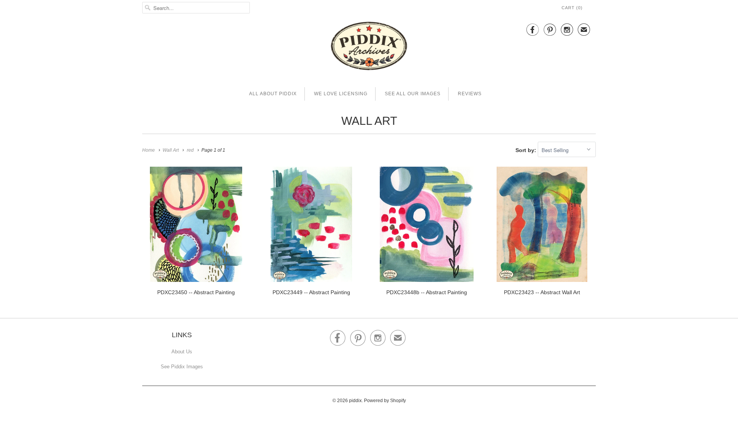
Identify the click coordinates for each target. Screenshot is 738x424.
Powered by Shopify (385, 400)
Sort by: (526, 150)
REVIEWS (470, 93)
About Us (181, 351)
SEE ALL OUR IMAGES (412, 93)
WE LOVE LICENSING (340, 93)
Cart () (572, 7)
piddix (355, 400)
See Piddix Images (182, 366)
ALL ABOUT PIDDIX (273, 93)
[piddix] (369, 47)
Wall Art (369, 120)
